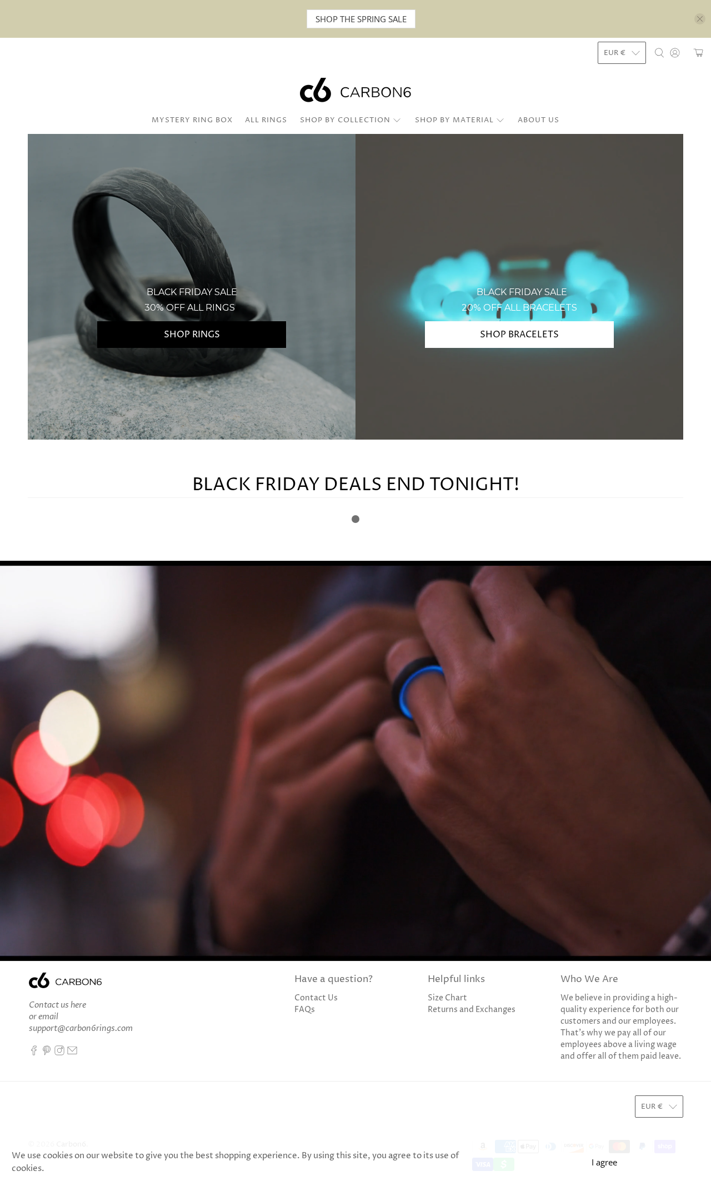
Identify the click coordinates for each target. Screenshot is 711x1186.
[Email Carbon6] (72, 1053)
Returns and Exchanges (471, 1009)
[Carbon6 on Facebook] (34, 1053)
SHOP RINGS (192, 334)
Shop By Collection (345, 120)
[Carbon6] (355, 90)
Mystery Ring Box (192, 120)
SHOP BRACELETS (519, 334)
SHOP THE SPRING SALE (361, 18)
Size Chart (447, 998)
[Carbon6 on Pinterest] (47, 1053)
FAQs (304, 1009)
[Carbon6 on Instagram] (59, 1053)
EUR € (615, 53)
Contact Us (316, 998)
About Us (538, 120)
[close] (699, 18)
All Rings (266, 120)
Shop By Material (454, 120)
